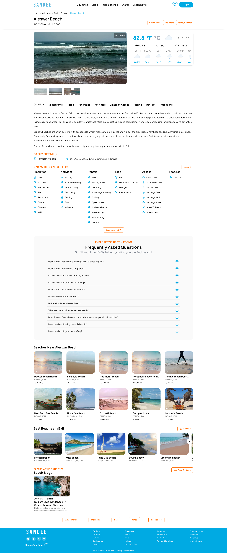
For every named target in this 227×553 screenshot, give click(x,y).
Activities (100, 104)
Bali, (49, 24)
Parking (137, 104)
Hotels (70, 104)
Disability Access (119, 104)
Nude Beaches (110, 4)
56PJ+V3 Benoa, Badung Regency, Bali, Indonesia (93, 158)
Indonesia (46, 13)
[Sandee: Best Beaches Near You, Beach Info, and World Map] (42, 5)
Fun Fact (151, 104)
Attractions (166, 104)
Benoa (64, 13)
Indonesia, (40, 24)
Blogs (95, 4)
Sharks (125, 4)
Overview (39, 104)
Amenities (84, 104)
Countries (82, 4)
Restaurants (55, 104)
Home (36, 13)
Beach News (140, 4)
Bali (56, 13)
